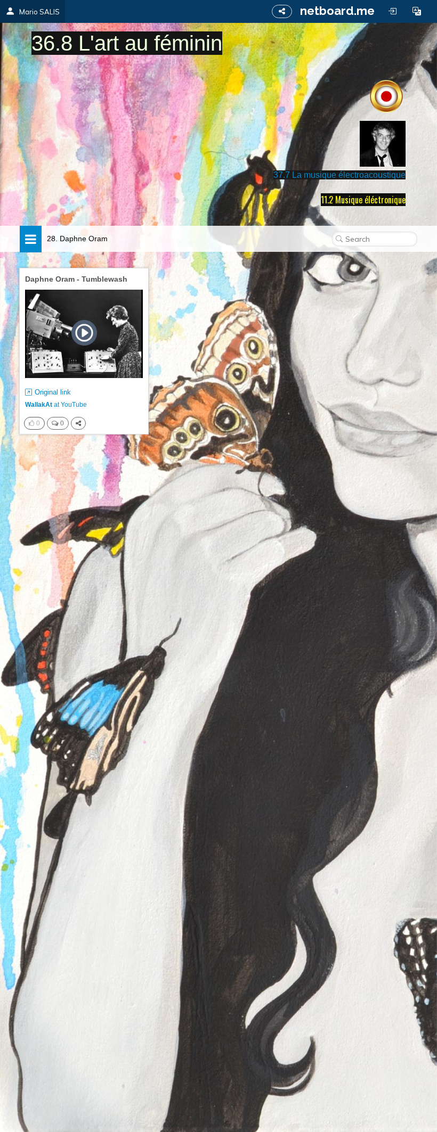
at (56, 404)
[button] (416, 11)
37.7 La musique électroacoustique (339, 174)
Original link (53, 392)
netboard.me (337, 11)
